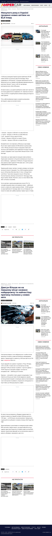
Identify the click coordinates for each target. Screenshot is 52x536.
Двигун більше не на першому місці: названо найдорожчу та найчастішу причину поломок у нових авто (43, 74)
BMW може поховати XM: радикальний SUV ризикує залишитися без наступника (43, 82)
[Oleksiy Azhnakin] (2, 23)
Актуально (14, 9)
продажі (10, 226)
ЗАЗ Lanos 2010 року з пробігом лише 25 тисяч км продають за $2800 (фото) (45, 57)
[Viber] (25, 229)
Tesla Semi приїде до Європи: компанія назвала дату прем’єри (42, 98)
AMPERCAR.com (4, 9)
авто (6, 226)
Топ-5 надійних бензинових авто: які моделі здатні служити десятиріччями (5, 251)
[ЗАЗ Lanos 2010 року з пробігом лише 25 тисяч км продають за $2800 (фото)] (17, 244)
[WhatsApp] (19, 229)
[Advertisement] (17, 62)
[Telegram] (22, 229)
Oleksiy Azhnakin (6, 23)
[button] (49, 5)
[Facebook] (13, 229)
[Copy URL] (28, 229)
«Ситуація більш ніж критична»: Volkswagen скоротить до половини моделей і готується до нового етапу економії (42, 90)
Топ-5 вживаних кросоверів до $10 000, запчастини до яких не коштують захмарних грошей (27, 251)
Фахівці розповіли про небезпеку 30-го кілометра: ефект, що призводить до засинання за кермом (43, 121)
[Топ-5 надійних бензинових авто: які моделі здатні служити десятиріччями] (6, 244)
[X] (16, 229)
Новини (9, 9)
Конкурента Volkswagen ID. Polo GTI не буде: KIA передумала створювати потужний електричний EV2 (43, 105)
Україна (14, 226)
